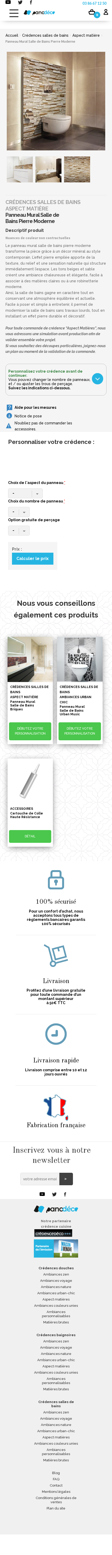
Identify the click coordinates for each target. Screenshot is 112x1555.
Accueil (11, 35)
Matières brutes (56, 1322)
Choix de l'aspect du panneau (36, 483)
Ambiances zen (56, 1274)
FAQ (56, 1479)
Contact (56, 1485)
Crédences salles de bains (45, 35)
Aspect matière (86, 35)
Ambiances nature (56, 1287)
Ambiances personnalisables (56, 1314)
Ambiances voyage (56, 1281)
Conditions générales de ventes (56, 1500)
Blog (56, 1473)
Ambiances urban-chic (56, 1293)
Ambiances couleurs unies (56, 1306)
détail (30, 836)
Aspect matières (56, 1299)
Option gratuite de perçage (34, 520)
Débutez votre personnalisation (30, 731)
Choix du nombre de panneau (36, 501)
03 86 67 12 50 (95, 3)
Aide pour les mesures (35, 407)
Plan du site (56, 1508)
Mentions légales (56, 1492)
